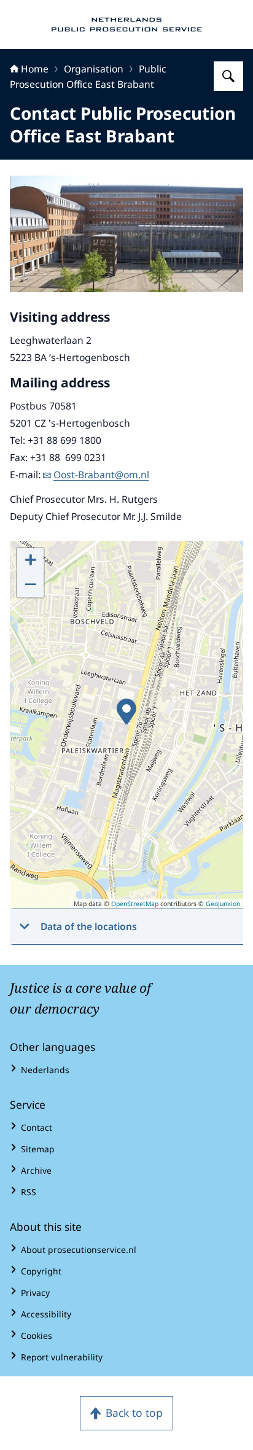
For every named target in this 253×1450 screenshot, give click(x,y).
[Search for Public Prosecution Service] (228, 76)
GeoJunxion (223, 903)
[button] (126, 712)
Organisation (93, 69)
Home (35, 69)
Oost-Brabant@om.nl (101, 474)
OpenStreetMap (134, 903)
